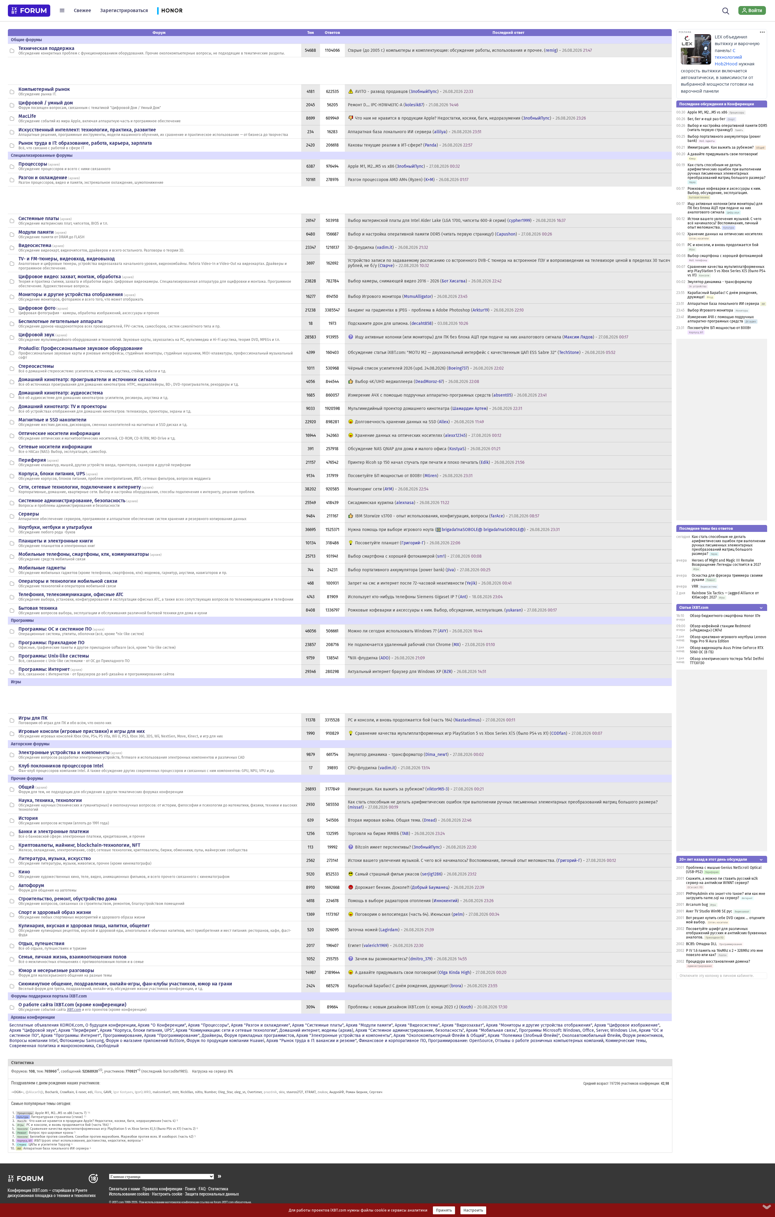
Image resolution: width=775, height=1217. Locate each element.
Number (210, 1092)
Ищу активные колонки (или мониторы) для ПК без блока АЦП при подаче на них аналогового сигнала (725, 208)
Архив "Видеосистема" (417, 1025)
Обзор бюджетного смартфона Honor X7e (725, 616)
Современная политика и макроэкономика (51, 1045)
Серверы (28, 514)
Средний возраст (595, 1083)
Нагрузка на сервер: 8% (212, 1071)
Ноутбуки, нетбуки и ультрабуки (55, 527)
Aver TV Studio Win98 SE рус (709, 911)
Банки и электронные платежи (53, 831)
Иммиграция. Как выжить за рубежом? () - (416, 789)
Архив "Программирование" (172, 1035)
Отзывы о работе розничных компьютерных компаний (549, 1040)
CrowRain (67, 1092)
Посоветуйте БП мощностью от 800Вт (719, 328)
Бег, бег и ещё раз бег (706, 119)
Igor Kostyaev (123, 1092)
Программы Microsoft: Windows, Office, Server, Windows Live (578, 1030)
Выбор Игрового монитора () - (407, 296)
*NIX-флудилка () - (386, 658)
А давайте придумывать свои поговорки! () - (430, 972)
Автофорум (31, 885)
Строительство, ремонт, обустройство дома (67, 899)
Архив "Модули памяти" (369, 1025)
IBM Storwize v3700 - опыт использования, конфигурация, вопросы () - (447, 516)
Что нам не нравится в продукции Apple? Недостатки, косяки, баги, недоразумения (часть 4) (102, 1121)
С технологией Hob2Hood (728, 57)
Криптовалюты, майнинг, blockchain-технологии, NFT (79, 845)
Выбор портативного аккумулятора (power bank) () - (419, 569)
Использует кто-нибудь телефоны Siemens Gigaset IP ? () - (425, 596)
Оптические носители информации (59, 433)
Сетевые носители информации (55, 447)
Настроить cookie (167, 1194)
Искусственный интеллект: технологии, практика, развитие (87, 130)
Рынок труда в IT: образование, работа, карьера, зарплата (85, 143)
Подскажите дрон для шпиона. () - (408, 323)
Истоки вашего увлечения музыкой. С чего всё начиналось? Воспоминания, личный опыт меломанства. (724, 223)
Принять (444, 1210)
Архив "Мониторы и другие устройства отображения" (539, 1025)
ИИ (19, 1148)
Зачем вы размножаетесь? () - (411, 958)
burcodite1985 (174, 1071)
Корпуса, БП (24, 1140)
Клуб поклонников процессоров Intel (61, 766)
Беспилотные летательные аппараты (60, 321)
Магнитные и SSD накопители (52, 420)
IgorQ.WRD (143, 1092)
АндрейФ (336, 1092)
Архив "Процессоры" (208, 1025)
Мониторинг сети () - (388, 489)
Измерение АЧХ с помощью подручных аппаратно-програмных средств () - (447, 395)
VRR (695, 586)
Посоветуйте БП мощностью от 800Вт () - (410, 475)
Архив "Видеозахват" (463, 1025)
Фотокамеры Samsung (82, 1040)
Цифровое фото (36, 308)
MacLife (27, 116)
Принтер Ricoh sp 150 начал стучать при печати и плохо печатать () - (436, 462)
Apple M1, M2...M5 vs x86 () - (404, 166)
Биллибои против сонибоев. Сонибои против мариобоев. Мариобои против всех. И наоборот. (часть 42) (111, 1137)
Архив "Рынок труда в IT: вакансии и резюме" (311, 1040)
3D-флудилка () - (388, 247)
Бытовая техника (38, 608)
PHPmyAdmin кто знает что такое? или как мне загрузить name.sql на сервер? (725, 896)
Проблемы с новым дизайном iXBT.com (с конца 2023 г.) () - (427, 1007)
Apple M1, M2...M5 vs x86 (707, 112)
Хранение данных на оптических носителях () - (428, 435)
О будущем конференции (110, 1025)
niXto (199, 1092)
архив (54, 165)
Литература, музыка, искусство (54, 858)
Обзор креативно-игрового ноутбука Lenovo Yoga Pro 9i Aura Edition (728, 639)
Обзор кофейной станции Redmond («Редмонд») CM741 (720, 628)
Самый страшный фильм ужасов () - (416, 874)
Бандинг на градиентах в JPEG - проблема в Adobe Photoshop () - (436, 310)
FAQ (202, 1189)
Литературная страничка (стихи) (57, 1117)
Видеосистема (34, 245)
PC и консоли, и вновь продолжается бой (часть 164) (67, 1125)
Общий (26, 787)
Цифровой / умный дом (45, 103)
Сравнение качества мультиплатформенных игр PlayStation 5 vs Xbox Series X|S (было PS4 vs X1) (726, 271)
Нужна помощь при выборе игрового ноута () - (454, 529)
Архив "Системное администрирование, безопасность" (409, 1030)
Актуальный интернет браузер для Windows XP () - (417, 671)
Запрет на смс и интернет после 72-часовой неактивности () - (430, 583)
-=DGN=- (17, 1092)
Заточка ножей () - (391, 929)
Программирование (122, 1035)
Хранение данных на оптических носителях (725, 234)
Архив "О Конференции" (162, 1025)
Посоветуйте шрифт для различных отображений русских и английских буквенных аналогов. (726, 933)
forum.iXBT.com (224, 1202)
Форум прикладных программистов (259, 1035)
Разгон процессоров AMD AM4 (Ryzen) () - (408, 179)
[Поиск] (726, 10)
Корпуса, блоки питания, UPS (51, 474)
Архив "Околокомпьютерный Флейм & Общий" (440, 1035)
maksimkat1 (161, 1092)
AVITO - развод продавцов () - (414, 91)
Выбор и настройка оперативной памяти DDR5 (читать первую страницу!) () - (450, 234)
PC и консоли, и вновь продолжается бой (723, 245)
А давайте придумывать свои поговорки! (723, 154)
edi (90, 1092)
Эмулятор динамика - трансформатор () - (416, 754)
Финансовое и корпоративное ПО (392, 1040)
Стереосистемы (36, 366)
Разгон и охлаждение (42, 177)
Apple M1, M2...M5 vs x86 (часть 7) (61, 1113)
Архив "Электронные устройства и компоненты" (343, 1035)
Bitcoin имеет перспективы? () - (416, 847)
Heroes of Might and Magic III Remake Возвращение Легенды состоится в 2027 (726, 562)
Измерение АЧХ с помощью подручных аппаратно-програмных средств (721, 319)
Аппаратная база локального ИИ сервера (56, 1148)
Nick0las (186, 1092)
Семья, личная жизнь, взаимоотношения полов (72, 957)
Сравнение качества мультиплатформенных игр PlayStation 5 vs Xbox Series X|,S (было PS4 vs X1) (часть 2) (113, 1129)
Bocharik (51, 1092)
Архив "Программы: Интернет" (71, 1035)
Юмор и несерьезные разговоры (56, 970)
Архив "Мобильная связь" (491, 1030)
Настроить (473, 1210)
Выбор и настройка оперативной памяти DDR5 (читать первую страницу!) (727, 128)
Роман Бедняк (357, 1092)
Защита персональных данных (212, 1194)
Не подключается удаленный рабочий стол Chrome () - (421, 644)
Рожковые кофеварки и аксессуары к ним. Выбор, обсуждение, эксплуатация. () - (452, 610)
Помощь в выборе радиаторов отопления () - (420, 900)
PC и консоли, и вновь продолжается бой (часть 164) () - (431, 720)
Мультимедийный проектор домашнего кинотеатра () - (435, 408)
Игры (20, 1124)
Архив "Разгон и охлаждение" (260, 1025)
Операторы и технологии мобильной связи (67, 581)
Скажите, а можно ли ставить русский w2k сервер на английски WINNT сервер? (722, 880)
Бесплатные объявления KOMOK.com (46, 1025)
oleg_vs (240, 1092)
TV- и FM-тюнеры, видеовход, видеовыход (66, 259)
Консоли (22, 1128)
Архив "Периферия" (78, 1030)
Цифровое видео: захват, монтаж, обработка (69, 276)
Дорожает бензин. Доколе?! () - (419, 887)
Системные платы (38, 218)
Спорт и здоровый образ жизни (54, 912)
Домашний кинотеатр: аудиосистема (60, 393)
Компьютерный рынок (44, 89)
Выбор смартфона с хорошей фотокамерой (725, 256)
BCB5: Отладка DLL (701, 944)
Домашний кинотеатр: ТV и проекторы (62, 406)
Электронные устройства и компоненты (64, 752)
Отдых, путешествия (41, 943)
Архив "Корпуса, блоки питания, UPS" (136, 1030)
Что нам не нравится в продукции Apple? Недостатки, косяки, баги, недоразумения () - (470, 118)
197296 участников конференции (634, 1083)
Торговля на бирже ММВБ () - (396, 833)
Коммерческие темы (625, 1040)
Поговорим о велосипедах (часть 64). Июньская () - (427, 914)
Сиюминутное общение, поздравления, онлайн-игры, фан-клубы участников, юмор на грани (125, 984)
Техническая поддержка (46, 48)
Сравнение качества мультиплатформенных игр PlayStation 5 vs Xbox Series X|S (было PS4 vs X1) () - (478, 733)
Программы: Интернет (44, 669)
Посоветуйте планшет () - (407, 543)
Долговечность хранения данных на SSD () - (419, 421)
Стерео (21, 1144)
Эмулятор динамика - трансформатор (720, 282)
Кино (24, 872)
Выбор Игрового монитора (711, 310)
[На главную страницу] (29, 11)
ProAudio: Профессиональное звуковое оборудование (80, 348)
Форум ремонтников (642, 1035)
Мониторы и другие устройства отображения (70, 294)
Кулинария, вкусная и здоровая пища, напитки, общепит (84, 925)
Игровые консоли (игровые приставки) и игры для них (81, 731)
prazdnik (270, 1092)
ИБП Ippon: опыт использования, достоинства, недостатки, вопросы (87, 1141)
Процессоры (32, 164)
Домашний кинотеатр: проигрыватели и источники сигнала (87, 379)
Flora (98, 1092)
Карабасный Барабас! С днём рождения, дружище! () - (422, 985)
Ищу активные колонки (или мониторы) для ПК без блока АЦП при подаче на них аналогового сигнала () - (491, 337)
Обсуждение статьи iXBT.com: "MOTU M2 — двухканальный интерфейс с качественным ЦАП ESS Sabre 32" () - (481, 352)
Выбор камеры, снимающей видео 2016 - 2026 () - (425, 281)
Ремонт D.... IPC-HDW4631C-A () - (403, 104)
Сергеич (375, 1092)
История (28, 818)
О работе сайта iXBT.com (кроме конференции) (72, 1005)
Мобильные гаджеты (42, 568)
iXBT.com (74, 1010)
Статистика (218, 1189)
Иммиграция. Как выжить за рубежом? (721, 147)
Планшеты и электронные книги (55, 541)
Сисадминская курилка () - (398, 502)
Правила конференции (162, 1189)
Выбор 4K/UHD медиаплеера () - (417, 381)
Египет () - (386, 945)
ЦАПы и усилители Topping (49, 1144)
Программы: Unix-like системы (53, 656)
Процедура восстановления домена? (718, 961)
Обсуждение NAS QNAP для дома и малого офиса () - (424, 448)
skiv (282, 1092)
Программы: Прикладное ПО (51, 642)
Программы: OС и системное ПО (55, 629)
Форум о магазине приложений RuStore (145, 1040)
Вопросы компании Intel (33, 1040)
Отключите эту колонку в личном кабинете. (717, 976)
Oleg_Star (225, 1092)
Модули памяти (36, 232)
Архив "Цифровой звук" (32, 1030)
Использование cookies (129, 1194)
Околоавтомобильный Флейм (591, 1035)
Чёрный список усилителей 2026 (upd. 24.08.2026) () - (426, 368)
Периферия (32, 460)
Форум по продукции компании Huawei (225, 1040)
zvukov (323, 1092)
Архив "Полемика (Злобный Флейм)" (524, 1035)
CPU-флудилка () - (389, 767)
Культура (22, 1117)
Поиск (190, 1189)
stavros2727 (294, 1092)
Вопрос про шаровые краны (51, 1133)
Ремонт (21, 1132)
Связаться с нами (124, 1189)
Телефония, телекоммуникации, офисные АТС (70, 594)
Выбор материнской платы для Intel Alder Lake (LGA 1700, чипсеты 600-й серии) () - (457, 220)
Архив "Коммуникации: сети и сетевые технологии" (226, 1030)
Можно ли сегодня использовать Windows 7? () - (415, 631)
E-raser (81, 1092)
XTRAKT (310, 1092)
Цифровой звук (36, 335)
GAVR (107, 1092)
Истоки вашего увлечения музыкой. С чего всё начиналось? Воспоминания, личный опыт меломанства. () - (482, 860)
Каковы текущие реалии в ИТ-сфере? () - (410, 145)
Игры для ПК (33, 718)
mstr (175, 1092)
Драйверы (212, 1035)
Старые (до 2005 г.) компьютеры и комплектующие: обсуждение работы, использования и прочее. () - (470, 50)
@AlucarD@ (34, 1092)
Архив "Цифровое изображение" (626, 1025)
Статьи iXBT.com (693, 607)
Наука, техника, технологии (50, 800)
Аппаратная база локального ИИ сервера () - (414, 131)
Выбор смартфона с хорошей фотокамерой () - (415, 556)
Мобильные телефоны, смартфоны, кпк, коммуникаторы (83, 554)
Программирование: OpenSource (460, 1040)
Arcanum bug (697, 904)
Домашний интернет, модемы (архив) (316, 1030)
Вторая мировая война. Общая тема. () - (409, 820)
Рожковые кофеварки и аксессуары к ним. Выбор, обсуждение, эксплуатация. (724, 190)
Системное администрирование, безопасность (71, 500)
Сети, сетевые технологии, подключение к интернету (79, 487)
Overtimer (254, 1092)
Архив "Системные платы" (318, 1025)
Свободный (107, 1045)
